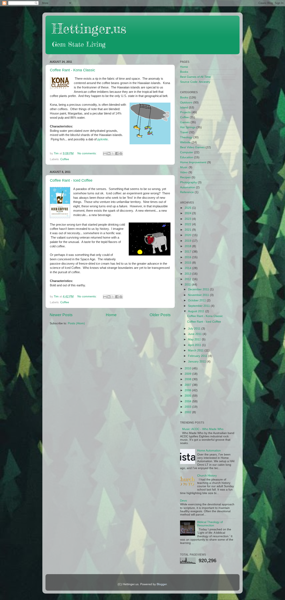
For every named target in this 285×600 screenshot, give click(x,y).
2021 (188, 229)
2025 (188, 207)
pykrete (102, 139)
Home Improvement (193, 162)
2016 (188, 257)
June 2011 (195, 334)
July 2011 (194, 328)
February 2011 (198, 355)
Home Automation (209, 450)
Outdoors (186, 102)
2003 (188, 406)
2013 (188, 273)
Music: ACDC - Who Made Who (202, 429)
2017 (188, 251)
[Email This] (105, 153)
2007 (188, 384)
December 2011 (199, 289)
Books (184, 71)
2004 (188, 401)
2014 (188, 268)
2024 (188, 213)
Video (184, 172)
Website (185, 142)
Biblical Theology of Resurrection (210, 524)
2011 (188, 284)
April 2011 (195, 345)
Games (185, 122)
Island (184, 107)
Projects (185, 112)
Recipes (185, 177)
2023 (188, 218)
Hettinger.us (89, 28)
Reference (187, 192)
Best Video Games (192, 147)
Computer (186, 152)
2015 (188, 262)
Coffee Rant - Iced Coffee (71, 180)
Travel (184, 132)
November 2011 (199, 295)
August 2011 (196, 311)
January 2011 (197, 361)
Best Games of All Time (195, 76)
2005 (188, 395)
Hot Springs (187, 127)
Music (184, 167)
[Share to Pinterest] (121, 153)
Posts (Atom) (76, 323)
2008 (188, 379)
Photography (188, 182)
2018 (188, 246)
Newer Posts (61, 315)
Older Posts (160, 315)
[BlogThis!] (109, 153)
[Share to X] (113, 153)
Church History (207, 475)
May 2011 (195, 339)
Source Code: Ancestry (195, 81)
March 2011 (196, 350)
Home (111, 315)
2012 (188, 279)
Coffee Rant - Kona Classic (72, 70)
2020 (188, 235)
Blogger (162, 584)
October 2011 (197, 300)
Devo (183, 500)
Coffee (64, 159)
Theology (186, 137)
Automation (187, 187)
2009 (188, 373)
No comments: (87, 153)
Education (186, 157)
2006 (188, 390)
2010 (188, 368)
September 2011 (199, 305)
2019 (188, 240)
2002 (188, 412)
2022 (188, 224)
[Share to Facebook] (117, 153)
